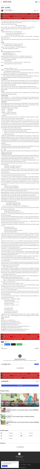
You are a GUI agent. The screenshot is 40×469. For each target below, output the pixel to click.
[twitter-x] (18, 459)
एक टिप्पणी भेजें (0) (20, 385)
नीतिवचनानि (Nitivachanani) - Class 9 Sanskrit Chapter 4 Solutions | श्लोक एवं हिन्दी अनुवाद (22, 423)
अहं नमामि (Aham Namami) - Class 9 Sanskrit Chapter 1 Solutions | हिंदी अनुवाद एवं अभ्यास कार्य (22, 410)
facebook (11, 433)
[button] (36, 2)
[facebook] (16, 459)
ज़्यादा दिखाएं (36, 364)
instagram (11, 435)
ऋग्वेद (5, 341)
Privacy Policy (23, 464)
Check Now (8, 463)
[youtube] (20, 459)
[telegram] (23, 459)
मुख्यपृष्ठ (2, 5)
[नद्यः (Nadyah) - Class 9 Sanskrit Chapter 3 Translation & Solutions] (3, 416)
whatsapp (31, 433)
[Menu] (1, 2)
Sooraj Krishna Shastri (19, 359)
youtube (30, 435)
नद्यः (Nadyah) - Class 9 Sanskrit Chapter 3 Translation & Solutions (20, 416)
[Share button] (24, 344)
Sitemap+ (29, 464)
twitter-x (10, 438)
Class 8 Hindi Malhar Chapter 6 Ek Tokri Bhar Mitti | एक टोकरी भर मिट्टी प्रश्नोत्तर (23, 18)
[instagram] (21, 459)
